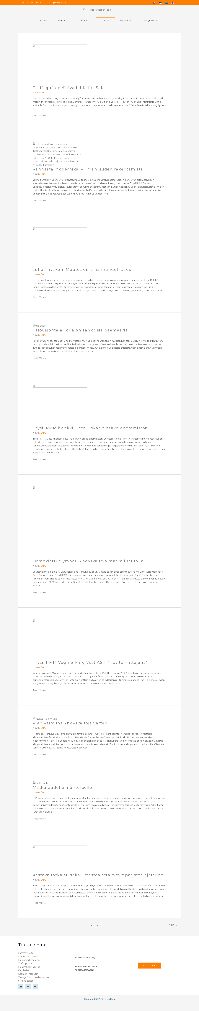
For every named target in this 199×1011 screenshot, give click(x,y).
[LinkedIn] (28, 986)
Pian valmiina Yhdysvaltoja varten (70, 723)
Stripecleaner (25, 981)
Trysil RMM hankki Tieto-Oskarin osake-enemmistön (90, 428)
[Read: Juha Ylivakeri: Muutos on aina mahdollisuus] (60, 247)
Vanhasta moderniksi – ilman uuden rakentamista (88, 169)
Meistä (61, 20)
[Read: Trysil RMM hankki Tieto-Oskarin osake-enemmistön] (60, 405)
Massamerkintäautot (29, 960)
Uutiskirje (149, 965)
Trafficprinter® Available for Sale (69, 87)
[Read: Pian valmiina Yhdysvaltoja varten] (45, 719)
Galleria (124, 20)
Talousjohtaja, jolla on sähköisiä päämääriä (80, 330)
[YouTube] (35, 986)
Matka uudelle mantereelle (62, 787)
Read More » (39, 115)
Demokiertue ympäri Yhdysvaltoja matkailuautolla (88, 561)
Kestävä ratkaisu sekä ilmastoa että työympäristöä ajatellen (98, 875)
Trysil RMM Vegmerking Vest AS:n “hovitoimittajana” (90, 662)
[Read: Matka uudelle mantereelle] (41, 783)
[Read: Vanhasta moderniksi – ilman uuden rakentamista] (60, 154)
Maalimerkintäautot (29, 967)
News (36, 92)
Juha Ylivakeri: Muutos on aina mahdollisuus (82, 269)
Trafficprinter (25, 963)
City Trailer (24, 970)
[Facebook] (20, 986)
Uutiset (105, 20)
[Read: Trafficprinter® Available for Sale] (60, 64)
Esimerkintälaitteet (28, 956)
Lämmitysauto (26, 953)
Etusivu (43, 20)
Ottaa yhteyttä (149, 20)
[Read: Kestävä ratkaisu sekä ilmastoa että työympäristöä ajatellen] (60, 859)
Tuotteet (83, 20)
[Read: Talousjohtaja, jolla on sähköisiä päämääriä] (39, 326)
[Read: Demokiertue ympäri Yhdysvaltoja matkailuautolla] (60, 522)
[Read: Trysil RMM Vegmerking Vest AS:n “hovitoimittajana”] (60, 639)
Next (173, 924)
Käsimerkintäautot (28, 974)
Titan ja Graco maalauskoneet (34, 977)
